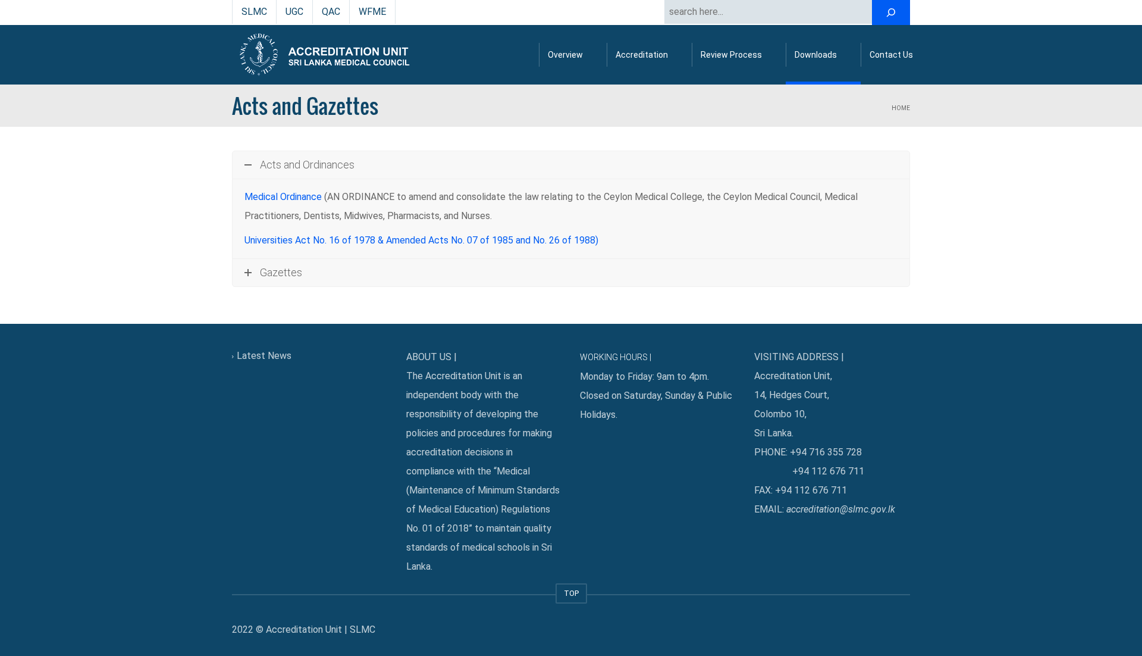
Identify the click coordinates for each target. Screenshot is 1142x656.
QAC (331, 11)
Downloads (816, 55)
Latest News (264, 355)
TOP (571, 593)
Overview (565, 55)
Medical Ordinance (283, 196)
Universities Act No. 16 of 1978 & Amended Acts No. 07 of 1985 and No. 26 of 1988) (421, 240)
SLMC (254, 11)
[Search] (891, 12)
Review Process (731, 55)
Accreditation (642, 55)
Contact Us (891, 55)
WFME (372, 11)
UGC (294, 11)
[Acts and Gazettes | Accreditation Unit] (327, 54)
